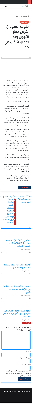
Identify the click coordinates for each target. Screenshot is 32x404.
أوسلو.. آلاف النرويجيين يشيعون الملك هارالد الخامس (17, 266)
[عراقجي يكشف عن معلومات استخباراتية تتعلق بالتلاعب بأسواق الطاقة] (16, 233)
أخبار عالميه (19, 16)
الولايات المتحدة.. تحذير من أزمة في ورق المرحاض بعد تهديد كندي (17, 289)
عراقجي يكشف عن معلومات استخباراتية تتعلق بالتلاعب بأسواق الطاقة (18, 243)
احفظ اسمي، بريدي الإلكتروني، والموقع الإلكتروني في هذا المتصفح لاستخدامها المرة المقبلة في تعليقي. (18, 373)
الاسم (28, 351)
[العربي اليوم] (23, 6)
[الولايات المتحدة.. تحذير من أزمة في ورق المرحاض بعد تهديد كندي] (16, 279)
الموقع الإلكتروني (25, 364)
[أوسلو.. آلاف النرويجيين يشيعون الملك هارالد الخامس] (16, 257)
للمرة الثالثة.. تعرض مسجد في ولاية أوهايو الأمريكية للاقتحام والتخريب (17, 313)
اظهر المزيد (24, 187)
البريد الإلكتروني (25, 358)
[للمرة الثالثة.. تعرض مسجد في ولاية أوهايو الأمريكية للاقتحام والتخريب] (16, 303)
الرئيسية (27, 16)
